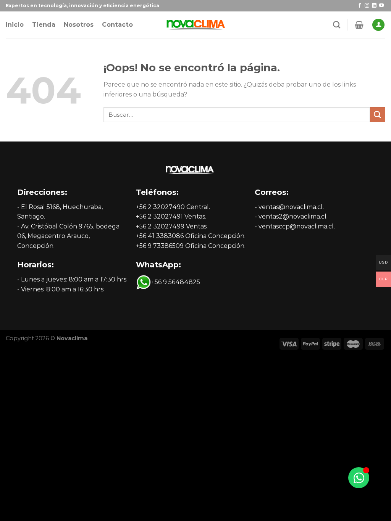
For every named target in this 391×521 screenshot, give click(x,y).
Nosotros (79, 24)
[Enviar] (377, 114)
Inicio (15, 24)
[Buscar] (336, 24)
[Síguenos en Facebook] (359, 5)
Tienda (43, 24)
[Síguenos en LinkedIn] (374, 5)
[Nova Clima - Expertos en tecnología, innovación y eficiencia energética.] (195, 25)
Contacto (117, 24)
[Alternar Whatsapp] (358, 477)
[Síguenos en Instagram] (367, 5)
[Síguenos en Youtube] (381, 5)
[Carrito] (359, 24)
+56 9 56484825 (175, 282)
